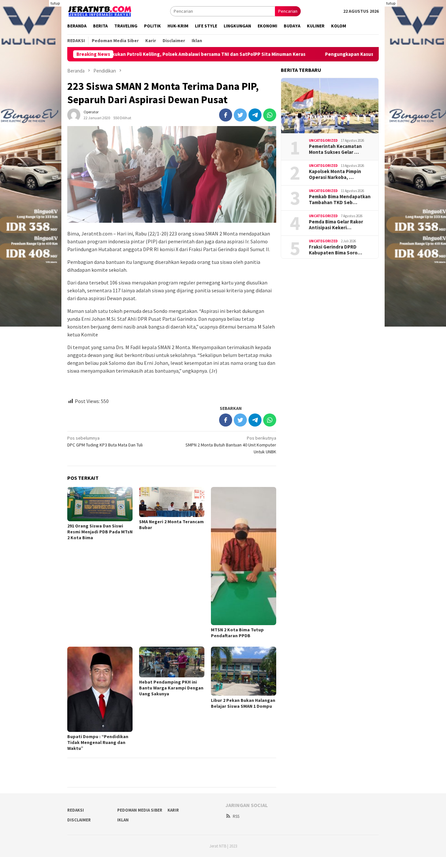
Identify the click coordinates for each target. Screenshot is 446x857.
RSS (236, 816)
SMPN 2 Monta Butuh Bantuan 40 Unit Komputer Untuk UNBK (230, 445)
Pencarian (287, 11)
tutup (55, 3)
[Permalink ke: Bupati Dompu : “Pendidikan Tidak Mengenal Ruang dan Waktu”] (100, 689)
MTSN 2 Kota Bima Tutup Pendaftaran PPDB (237, 633)
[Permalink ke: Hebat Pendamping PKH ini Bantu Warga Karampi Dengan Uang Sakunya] (171, 662)
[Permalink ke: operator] (73, 114)
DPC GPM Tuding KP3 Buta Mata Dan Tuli (105, 441)
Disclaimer (79, 820)
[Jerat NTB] (100, 10)
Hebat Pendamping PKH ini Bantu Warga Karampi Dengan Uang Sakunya (171, 688)
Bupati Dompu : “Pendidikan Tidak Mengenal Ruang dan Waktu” (97, 742)
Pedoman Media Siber (139, 810)
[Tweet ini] (240, 114)
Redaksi (75, 810)
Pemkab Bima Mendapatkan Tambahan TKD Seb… (340, 199)
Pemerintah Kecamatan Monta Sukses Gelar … (335, 149)
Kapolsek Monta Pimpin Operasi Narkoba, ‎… (335, 174)
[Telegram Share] (255, 114)
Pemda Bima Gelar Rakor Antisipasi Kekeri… (336, 225)
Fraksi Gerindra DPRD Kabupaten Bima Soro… (335, 250)
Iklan (123, 820)
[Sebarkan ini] (225, 114)
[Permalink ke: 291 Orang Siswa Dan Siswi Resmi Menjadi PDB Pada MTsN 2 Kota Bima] (100, 504)
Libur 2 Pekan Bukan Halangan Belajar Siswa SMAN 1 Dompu (243, 703)
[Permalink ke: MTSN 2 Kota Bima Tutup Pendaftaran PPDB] (243, 556)
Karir (173, 810)
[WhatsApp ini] (269, 114)
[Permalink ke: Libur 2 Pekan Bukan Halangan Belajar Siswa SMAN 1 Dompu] (243, 671)
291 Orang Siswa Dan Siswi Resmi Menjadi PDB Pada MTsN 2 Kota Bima (100, 532)
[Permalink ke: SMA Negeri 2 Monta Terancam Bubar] (171, 502)
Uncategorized (323, 140)
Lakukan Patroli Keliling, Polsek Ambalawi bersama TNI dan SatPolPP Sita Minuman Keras (180, 54)
